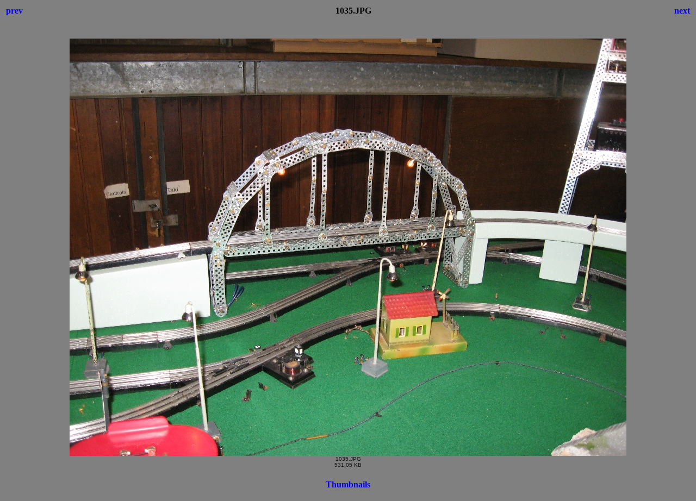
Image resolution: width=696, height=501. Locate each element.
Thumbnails (348, 484)
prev (14, 10)
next (682, 10)
